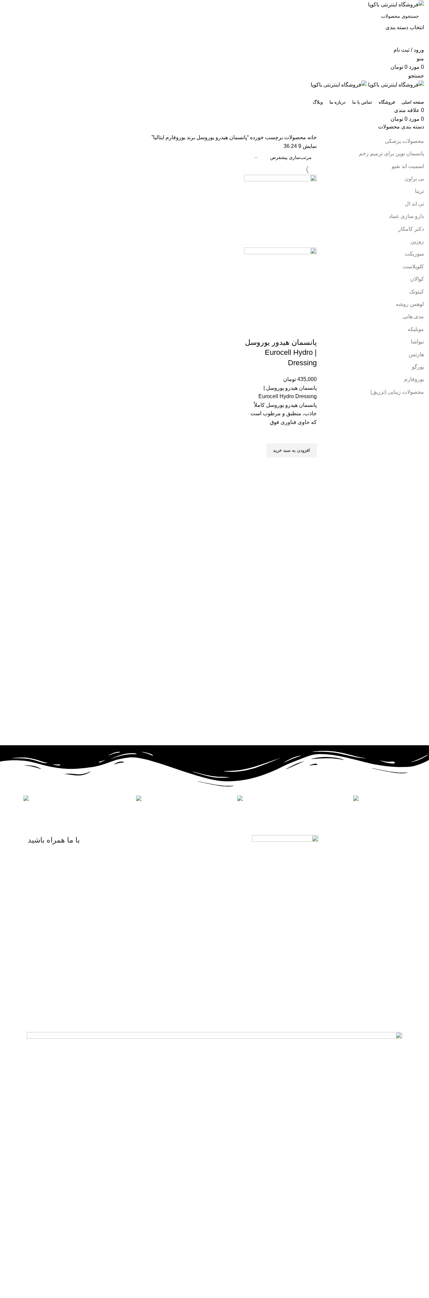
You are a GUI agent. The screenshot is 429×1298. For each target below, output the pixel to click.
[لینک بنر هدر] (214, 649)
